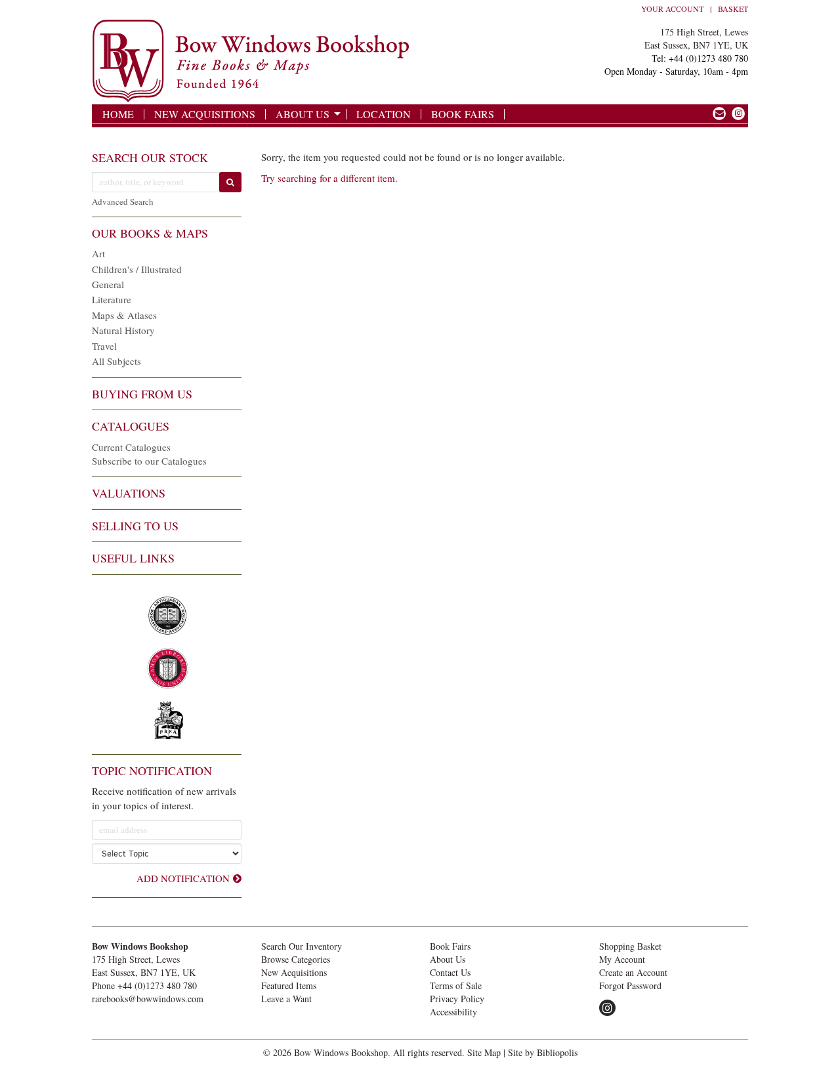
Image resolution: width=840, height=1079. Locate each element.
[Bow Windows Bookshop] (307, 61)
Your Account (672, 8)
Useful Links (133, 558)
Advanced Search (123, 201)
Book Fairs (462, 114)
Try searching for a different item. (329, 177)
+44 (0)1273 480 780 (157, 985)
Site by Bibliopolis (543, 1052)
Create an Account (633, 972)
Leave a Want (286, 998)
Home (118, 114)
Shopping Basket (630, 946)
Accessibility (453, 1011)
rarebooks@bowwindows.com (147, 998)
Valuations (128, 493)
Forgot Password (630, 985)
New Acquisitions (204, 114)
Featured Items (288, 985)
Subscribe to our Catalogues (149, 460)
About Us (302, 114)
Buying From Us (142, 394)
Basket (733, 8)
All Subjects (116, 361)
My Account (622, 959)
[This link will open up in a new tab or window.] (719, 113)
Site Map (484, 1052)
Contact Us (450, 972)
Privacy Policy (457, 998)
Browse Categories (295, 959)
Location (383, 114)
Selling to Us (135, 526)
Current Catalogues (131, 447)
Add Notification (183, 878)
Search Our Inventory (301, 946)
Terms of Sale (456, 985)
